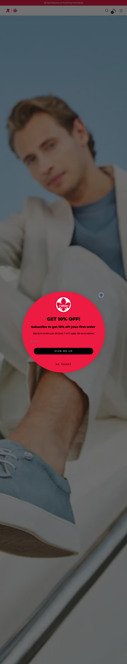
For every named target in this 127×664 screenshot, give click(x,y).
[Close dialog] (101, 295)
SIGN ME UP (63, 351)
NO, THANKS (63, 364)
